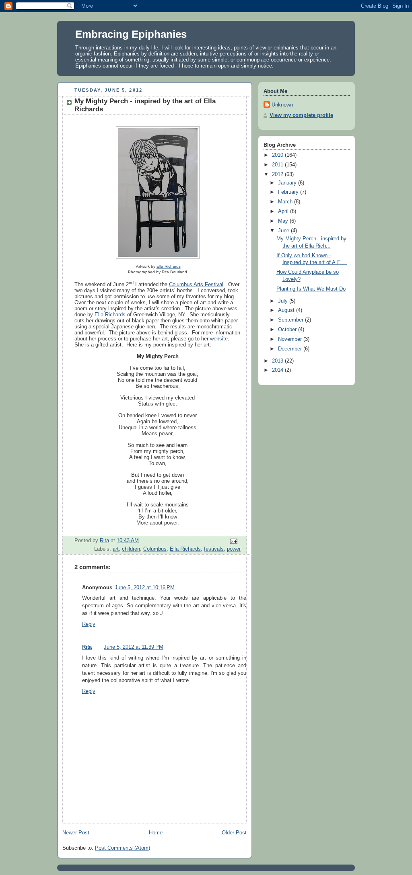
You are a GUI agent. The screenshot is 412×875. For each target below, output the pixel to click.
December (290, 349)
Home (156, 833)
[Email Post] (233, 541)
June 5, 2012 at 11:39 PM (133, 647)
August (287, 310)
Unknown (282, 105)
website (219, 339)
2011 (278, 165)
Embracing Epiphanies (131, 34)
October (288, 329)
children (131, 549)
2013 (278, 361)
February (289, 192)
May (284, 221)
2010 (278, 155)
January (288, 183)
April (284, 211)
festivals (214, 549)
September (291, 320)
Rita (87, 647)
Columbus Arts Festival (196, 284)
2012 (278, 174)
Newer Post (75, 833)
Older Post (234, 833)
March (286, 202)
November (290, 339)
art (116, 549)
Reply (88, 624)
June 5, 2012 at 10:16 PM (145, 587)
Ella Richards (169, 266)
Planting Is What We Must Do (311, 289)
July (283, 301)
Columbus (155, 549)
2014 (278, 370)
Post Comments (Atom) (122, 848)
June (284, 231)
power (234, 549)
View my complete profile (301, 115)
